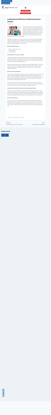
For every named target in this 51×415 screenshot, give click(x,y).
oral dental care (16, 117)
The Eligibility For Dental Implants (38, 123)
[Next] (7, 135)
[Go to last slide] (3, 135)
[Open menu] (25, 8)
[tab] (3, 389)
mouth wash (10, 117)
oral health (22, 117)
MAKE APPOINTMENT (25, 10)
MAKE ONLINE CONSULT (25, 13)
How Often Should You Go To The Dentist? (14, 123)
